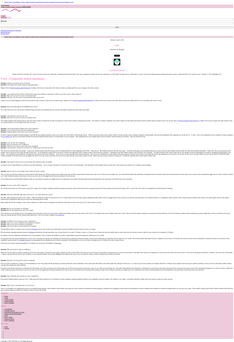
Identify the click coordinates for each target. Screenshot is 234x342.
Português (18, 7)
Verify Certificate (9, 320)
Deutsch (13, 7)
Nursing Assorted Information (13, 314)
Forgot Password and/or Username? (11, 30)
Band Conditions (9, 303)
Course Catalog (24, 2)
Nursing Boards (9, 301)
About (10, 2)
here (60, 243)
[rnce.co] (11, 14)
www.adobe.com (7, 136)
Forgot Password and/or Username (45, 2)
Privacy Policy (8, 317)
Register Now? (5, 34)
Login (71, 2)
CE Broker (34, 229)
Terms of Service (9, 319)
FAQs (6, 315)
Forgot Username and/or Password (45, 37)
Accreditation (16, 2)
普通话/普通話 (26, 7)
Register (67, 2)
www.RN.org (60, 215)
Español (32, 2)
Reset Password (59, 2)
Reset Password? (6, 32)
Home (6, 2)
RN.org (28, 240)
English (3, 7)
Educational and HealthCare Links (14, 312)
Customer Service (9, 310)
